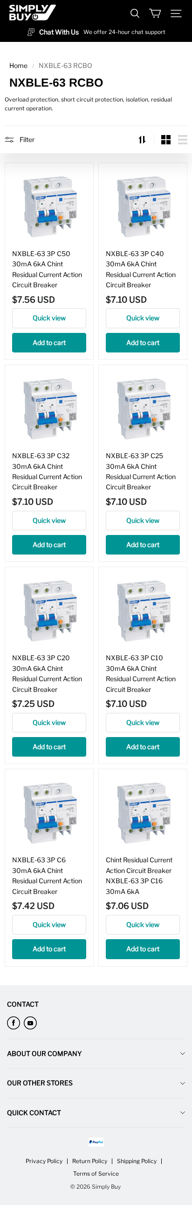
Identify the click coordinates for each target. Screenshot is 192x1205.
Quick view (49, 318)
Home (18, 65)
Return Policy (89, 1161)
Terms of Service (96, 1173)
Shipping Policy (137, 1161)
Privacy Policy (44, 1161)
